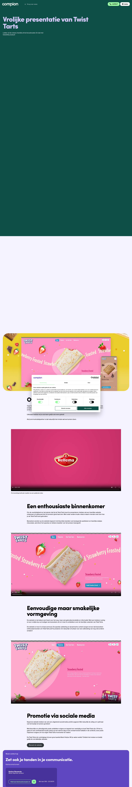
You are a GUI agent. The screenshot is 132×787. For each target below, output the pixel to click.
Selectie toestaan (65, 408)
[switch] (57, 402)
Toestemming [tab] (43, 382)
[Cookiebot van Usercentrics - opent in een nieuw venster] (92, 378)
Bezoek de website (35, 745)
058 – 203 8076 (49, 782)
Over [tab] (89, 382)
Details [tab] (66, 382)
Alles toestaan (88, 408)
